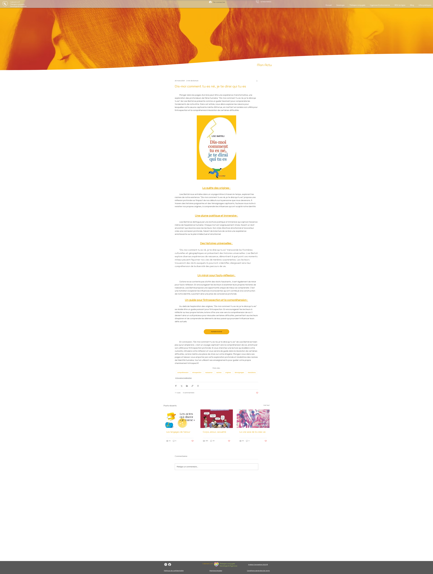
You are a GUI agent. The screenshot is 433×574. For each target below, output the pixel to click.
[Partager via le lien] (192, 386)
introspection (196, 372)
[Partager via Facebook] (176, 386)
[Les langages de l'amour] (180, 418)
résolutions (252, 372)
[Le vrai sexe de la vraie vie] (253, 418)
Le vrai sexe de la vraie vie (252, 432)
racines (218, 372)
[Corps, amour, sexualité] (216, 418)
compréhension (182, 372)
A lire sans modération (183, 378)
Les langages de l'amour (178, 432)
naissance (208, 372)
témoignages (239, 372)
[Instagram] (165, 564)
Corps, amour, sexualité (214, 432)
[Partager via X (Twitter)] (181, 386)
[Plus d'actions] (257, 80)
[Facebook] (169, 564)
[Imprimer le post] (198, 386)
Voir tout (266, 405)
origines (228, 372)
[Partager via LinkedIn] (187, 386)
